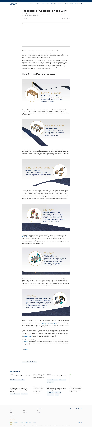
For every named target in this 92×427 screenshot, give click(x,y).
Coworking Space (33, 361)
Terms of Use (22, 422)
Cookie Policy (28, 422)
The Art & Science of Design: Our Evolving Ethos (57, 376)
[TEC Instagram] (76, 408)
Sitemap (34, 422)
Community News (21, 379)
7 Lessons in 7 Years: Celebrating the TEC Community (20, 376)
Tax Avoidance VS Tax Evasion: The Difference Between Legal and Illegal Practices (19, 390)
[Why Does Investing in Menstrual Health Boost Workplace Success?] (76, 391)
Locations (31, 3)
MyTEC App (12, 416)
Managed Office (60, 3)
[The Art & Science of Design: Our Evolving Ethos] (76, 378)
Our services (12, 419)
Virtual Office (37, 3)
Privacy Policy (16, 422)
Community (17, 1)
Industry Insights (25, 361)
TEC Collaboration (62, 379)
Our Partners (12, 414)
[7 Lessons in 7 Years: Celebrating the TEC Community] (39, 378)
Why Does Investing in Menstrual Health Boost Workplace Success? (56, 389)
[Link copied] (69, 18)
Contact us (71, 1)
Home (11, 6)
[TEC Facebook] (70, 408)
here (26, 350)
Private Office (53, 3)
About (11, 410)
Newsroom (39, 412)
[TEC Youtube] (78, 408)
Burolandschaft (26, 237)
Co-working (25, 341)
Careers (11, 412)
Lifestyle (56, 379)
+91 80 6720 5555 (79, 1)
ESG (22, 1)
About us (11, 1)
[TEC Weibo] (81, 408)
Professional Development (15, 393)
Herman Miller (27, 337)
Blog (13, 6)
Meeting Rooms (46, 324)
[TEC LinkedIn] (73, 408)
